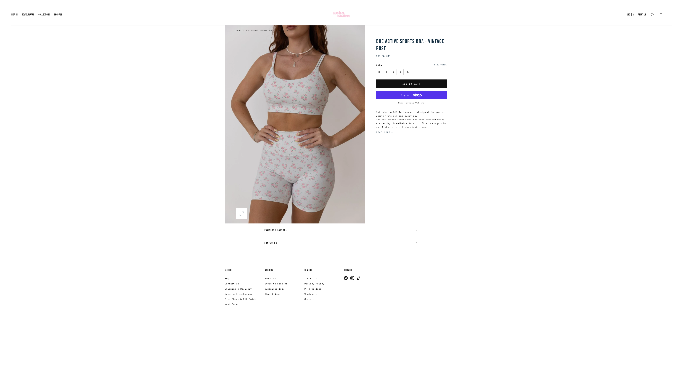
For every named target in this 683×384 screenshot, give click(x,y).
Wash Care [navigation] (231, 304)
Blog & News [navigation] (272, 294)
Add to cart (411, 84)
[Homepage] (341, 15)
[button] (630, 15)
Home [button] (238, 31)
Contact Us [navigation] (232, 283)
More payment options (411, 103)
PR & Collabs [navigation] (313, 288)
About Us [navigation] (270, 278)
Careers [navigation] (309, 299)
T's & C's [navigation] (311, 278)
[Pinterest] (346, 278)
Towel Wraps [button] (28, 14)
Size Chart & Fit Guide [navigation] (240, 299)
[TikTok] (358, 278)
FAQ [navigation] (227, 278)
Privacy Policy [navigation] (314, 283)
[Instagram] (352, 278)
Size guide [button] (440, 65)
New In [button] (14, 14)
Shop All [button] (58, 14)
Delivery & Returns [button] (275, 229)
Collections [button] (44, 14)
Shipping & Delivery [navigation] (238, 288)
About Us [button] (642, 14)
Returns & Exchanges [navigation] (238, 294)
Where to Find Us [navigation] (276, 283)
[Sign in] (661, 15)
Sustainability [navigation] (275, 288)
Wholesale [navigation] (311, 294)
